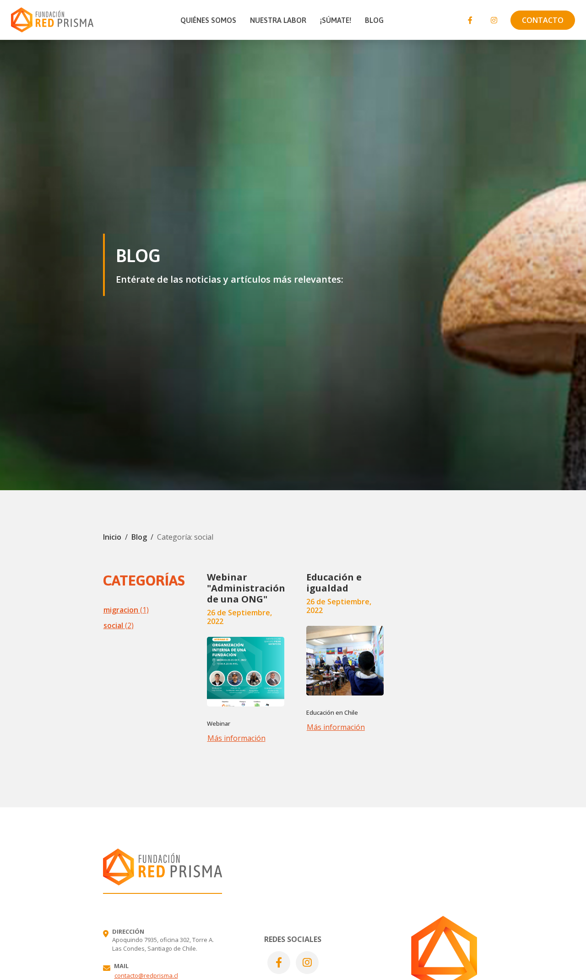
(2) (118, 625)
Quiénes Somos (208, 20)
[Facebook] (470, 20)
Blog (374, 20)
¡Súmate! (335, 20)
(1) (126, 610)
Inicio (112, 537)
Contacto (543, 20)
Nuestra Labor (278, 20)
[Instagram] (494, 20)
